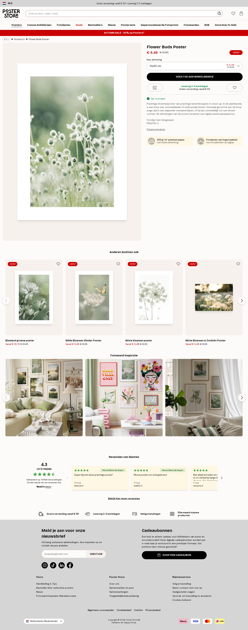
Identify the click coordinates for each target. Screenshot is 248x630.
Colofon (138, 610)
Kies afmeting (154, 59)
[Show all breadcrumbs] (6, 39)
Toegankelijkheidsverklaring (124, 595)
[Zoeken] (219, 13)
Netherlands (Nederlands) (44, 621)
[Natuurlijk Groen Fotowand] (204, 397)
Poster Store (131, 620)
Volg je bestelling (181, 583)
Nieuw (39, 591)
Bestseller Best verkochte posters (54, 587)
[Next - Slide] (242, 301)
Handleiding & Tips (46, 583)
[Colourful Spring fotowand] (124, 397)
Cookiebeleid (124, 610)
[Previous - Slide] (6, 301)
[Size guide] (155, 88)
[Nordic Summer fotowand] (44, 397)
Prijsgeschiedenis (156, 129)
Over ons (114, 583)
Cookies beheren (181, 599)
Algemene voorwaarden (101, 610)
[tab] (233, 13)
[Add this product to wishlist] (235, 88)
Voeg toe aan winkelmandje (195, 76)
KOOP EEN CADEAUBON (177, 555)
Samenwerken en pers (121, 587)
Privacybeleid (153, 610)
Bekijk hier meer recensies (124, 498)
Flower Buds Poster (39, 39)
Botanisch (19, 39)
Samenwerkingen (118, 591)
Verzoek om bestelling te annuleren (191, 595)
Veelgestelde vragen (183, 591)
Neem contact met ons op (187, 587)
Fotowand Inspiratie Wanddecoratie (56, 595)
